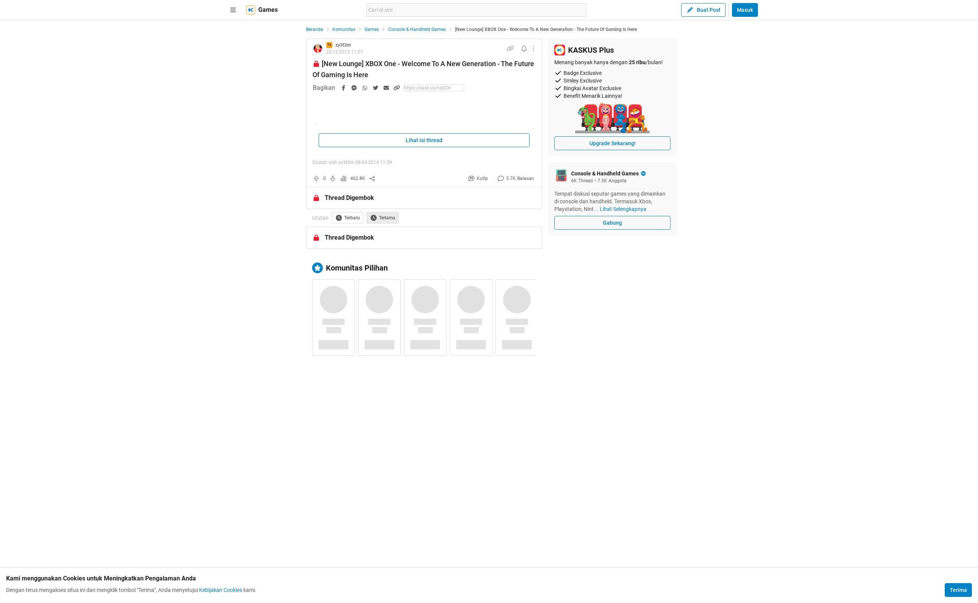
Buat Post (709, 10)
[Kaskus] (250, 10)
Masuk (745, 10)
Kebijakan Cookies (220, 590)
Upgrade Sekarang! (612, 143)
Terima (958, 590)
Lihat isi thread (424, 140)
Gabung (612, 223)
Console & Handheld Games (417, 29)
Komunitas (343, 29)
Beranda (314, 29)
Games (371, 29)
